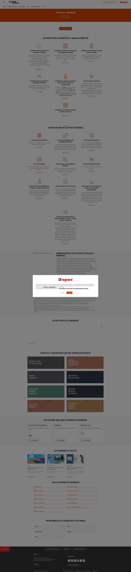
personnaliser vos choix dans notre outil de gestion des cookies (73, 288)
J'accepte (69, 292)
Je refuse (62, 292)
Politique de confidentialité (49, 287)
